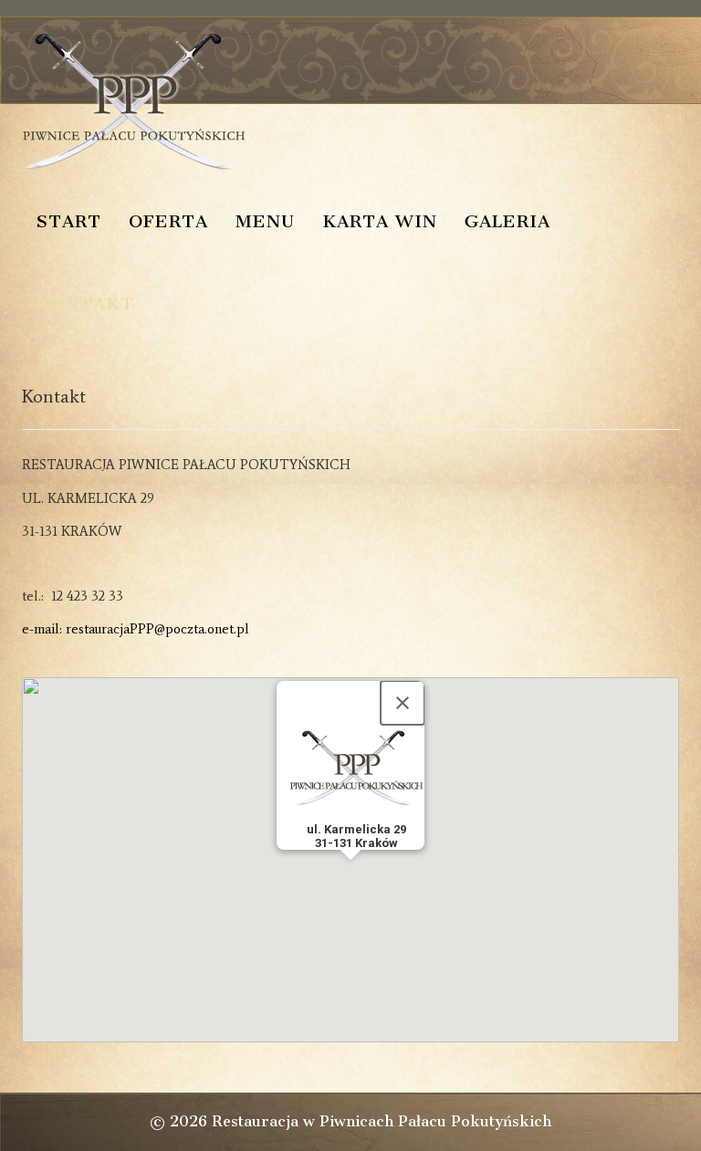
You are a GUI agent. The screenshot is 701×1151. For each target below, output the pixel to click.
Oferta (168, 221)
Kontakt (85, 303)
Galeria (507, 221)
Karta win (379, 221)
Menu (265, 221)
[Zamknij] (402, 703)
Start (68, 221)
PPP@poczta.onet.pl (189, 629)
